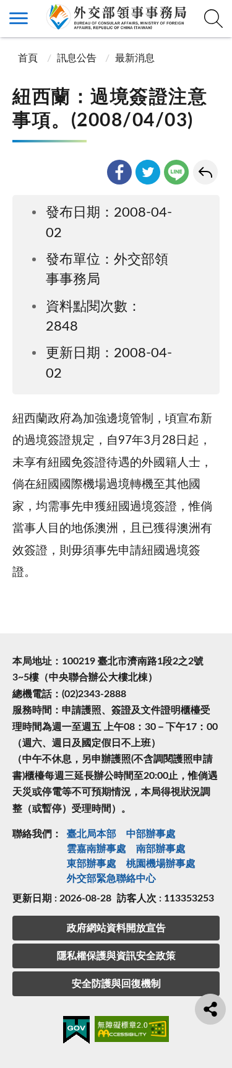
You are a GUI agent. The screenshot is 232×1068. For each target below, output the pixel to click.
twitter (147, 172)
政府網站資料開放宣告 (116, 928)
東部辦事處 (91, 864)
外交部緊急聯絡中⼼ (111, 878)
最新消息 (135, 58)
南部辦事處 (161, 849)
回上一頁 (205, 172)
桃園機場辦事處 (160, 864)
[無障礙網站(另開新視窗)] (132, 1031)
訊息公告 (77, 58)
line (176, 172)
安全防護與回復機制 (116, 984)
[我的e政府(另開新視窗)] (76, 1032)
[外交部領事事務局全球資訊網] (116, 16)
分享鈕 (210, 1009)
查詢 (213, 18)
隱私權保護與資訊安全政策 (116, 956)
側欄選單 (18, 18)
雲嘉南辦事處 (96, 849)
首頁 (26, 58)
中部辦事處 (151, 834)
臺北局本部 (91, 834)
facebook (119, 172)
